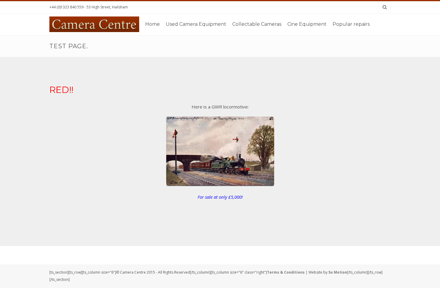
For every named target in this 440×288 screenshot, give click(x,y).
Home (152, 24)
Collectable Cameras (256, 24)
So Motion (337, 272)
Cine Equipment (307, 24)
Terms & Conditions (286, 272)
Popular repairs (351, 24)
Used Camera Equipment (196, 24)
